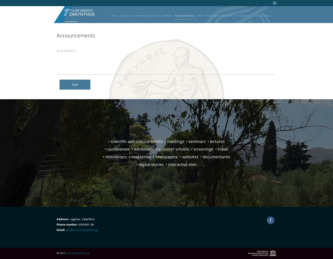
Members (166, 15)
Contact (266, 15)
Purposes (125, 15)
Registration (213, 15)
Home (114, 15)
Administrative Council (146, 15)
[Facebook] (270, 220)
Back (75, 84)
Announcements (184, 15)
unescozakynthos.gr (77, 253)
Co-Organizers (243, 15)
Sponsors (227, 15)
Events (200, 15)
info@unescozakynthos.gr (82, 230)
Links (257, 15)
